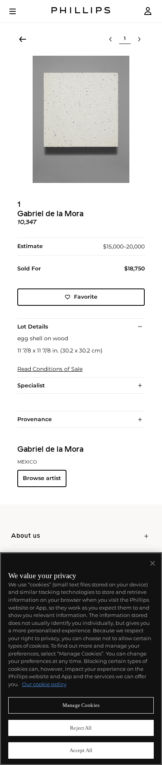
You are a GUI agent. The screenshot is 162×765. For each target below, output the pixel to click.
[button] (81, 119)
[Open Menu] (18, 11)
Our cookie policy (44, 684)
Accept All (81, 750)
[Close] (152, 563)
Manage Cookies (81, 705)
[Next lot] (139, 39)
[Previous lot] (110, 39)
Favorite (86, 296)
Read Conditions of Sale (50, 369)
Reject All (81, 728)
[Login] (148, 11)
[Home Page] (81, 11)
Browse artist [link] (42, 478)
